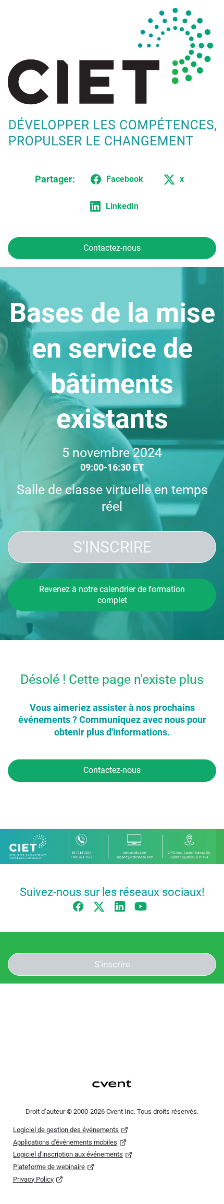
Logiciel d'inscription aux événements (68, 1154)
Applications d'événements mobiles (65, 1142)
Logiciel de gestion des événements (66, 1130)
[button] (114, 179)
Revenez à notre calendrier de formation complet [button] (112, 594)
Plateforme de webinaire (49, 1167)
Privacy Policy (33, 1179)
